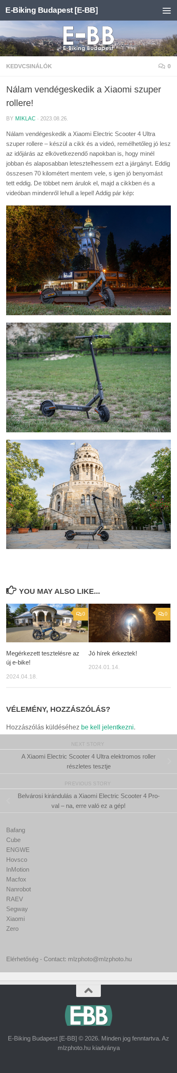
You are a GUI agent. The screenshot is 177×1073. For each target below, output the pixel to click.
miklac (25, 118)
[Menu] (166, 10)
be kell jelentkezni (107, 727)
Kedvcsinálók (29, 66)
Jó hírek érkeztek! (112, 653)
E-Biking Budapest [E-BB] (51, 10)
